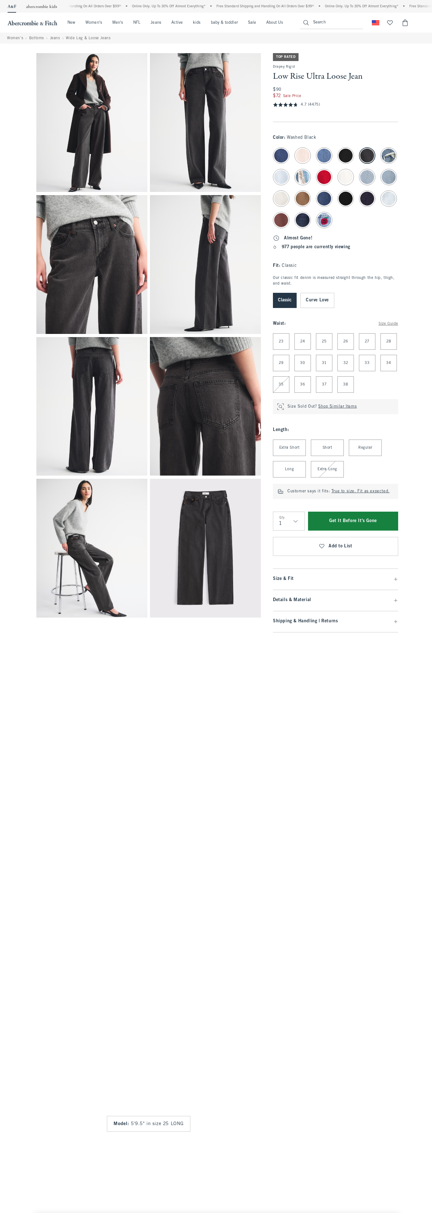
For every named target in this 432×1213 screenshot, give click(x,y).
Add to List (340, 546)
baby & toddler (224, 23)
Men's (117, 23)
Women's (93, 23)
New (71, 23)
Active (177, 23)
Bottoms (36, 38)
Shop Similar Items (337, 407)
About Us (274, 23)
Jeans (156, 23)
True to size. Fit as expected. (360, 491)
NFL (136, 23)
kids (197, 23)
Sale (252, 23)
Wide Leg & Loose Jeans (88, 38)
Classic (285, 300)
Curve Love (317, 300)
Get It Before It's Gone (353, 521)
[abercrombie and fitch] (32, 23)
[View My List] (390, 23)
